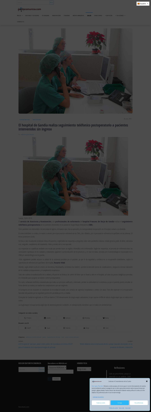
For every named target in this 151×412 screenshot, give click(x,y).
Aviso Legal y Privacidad (97, 386)
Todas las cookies (100, 403)
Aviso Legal (121, 408)
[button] (147, 381)
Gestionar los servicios (98, 397)
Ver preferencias (139, 403)
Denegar (120, 403)
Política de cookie (113, 408)
